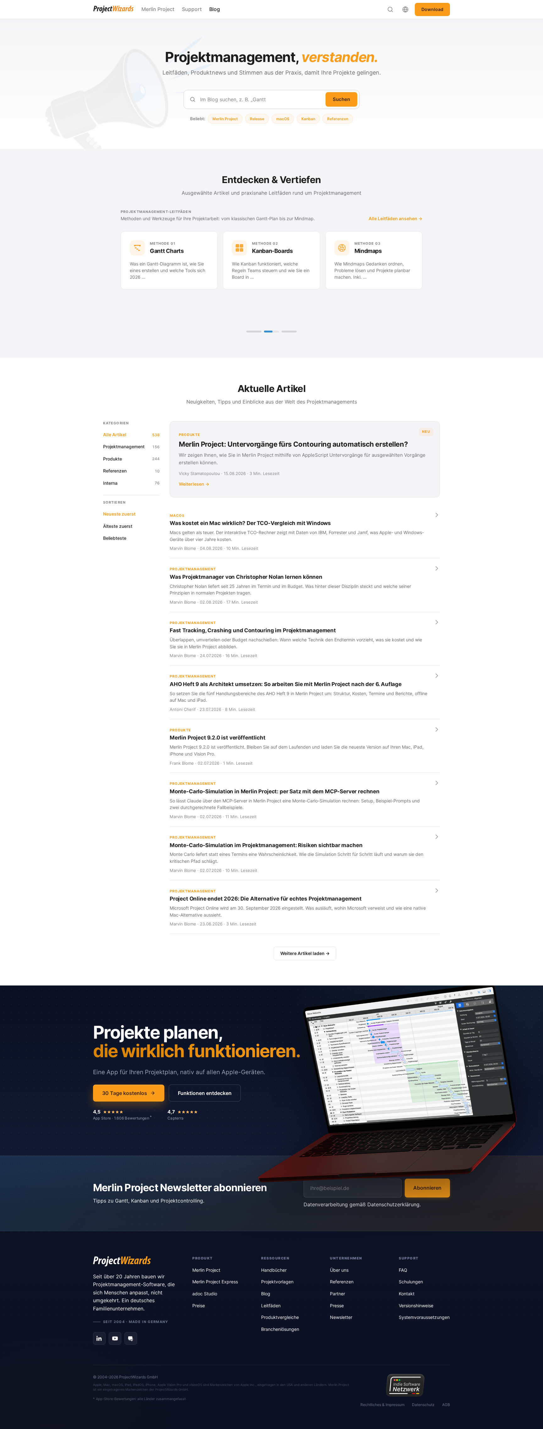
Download (432, 9)
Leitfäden (271, 1305)
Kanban (308, 118)
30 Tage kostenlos (124, 1093)
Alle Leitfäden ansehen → (241, 218)
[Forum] (130, 1338)
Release (257, 118)
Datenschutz (423, 1404)
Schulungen (411, 1281)
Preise (198, 1305)
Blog (214, 9)
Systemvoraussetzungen (424, 1317)
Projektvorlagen (277, 1281)
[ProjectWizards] (134, 1261)
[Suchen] (390, 9)
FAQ (403, 1270)
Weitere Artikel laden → (305, 953)
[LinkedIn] (99, 1338)
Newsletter (341, 1317)
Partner (337, 1293)
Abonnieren (427, 1188)
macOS (282, 118)
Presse (337, 1305)
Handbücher (274, 1270)
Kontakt (406, 1293)
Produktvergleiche (280, 1317)
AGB (446, 1404)
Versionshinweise (416, 1305)
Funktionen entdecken (205, 1093)
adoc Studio (204, 1293)
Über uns (339, 1270)
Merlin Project (157, 9)
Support (192, 9)
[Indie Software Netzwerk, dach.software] (405, 1385)
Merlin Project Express (215, 1281)
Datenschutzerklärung (393, 1204)
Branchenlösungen (280, 1329)
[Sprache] (405, 9)
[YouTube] (115, 1338)
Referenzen (337, 118)
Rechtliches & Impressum (382, 1404)
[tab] (253, 331)
